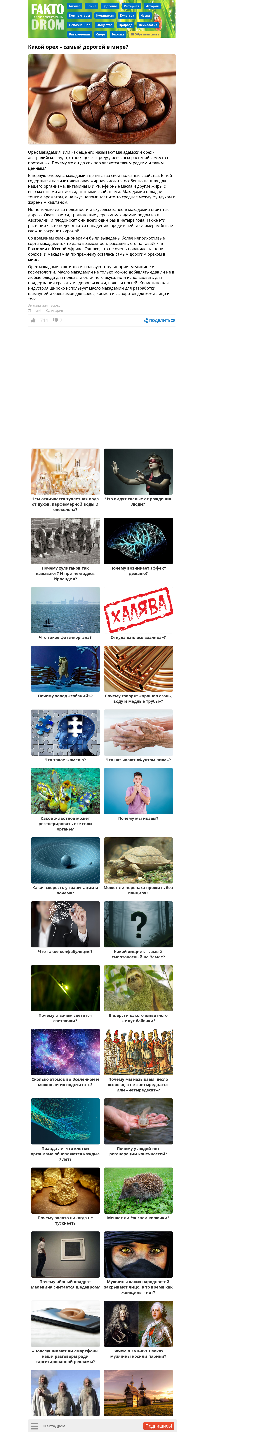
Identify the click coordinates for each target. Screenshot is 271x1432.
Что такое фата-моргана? (65, 637)
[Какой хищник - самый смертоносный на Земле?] (138, 946)
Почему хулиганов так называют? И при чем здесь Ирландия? (65, 573)
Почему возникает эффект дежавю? (138, 570)
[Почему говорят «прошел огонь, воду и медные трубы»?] (138, 690)
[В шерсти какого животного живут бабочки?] (138, 1010)
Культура (127, 15)
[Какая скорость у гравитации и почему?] (65, 882)
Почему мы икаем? (138, 818)
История (152, 6)
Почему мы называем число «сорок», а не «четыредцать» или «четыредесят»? (138, 1084)
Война (91, 6)
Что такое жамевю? (65, 759)
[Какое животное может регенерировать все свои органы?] (65, 813)
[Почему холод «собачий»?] (65, 690)
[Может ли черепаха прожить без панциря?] (138, 882)
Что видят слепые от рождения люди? (138, 501)
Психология (148, 25)
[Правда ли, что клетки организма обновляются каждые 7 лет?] (65, 1143)
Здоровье (110, 6)
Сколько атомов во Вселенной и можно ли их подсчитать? (65, 1081)
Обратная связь (146, 34)
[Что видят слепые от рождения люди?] (138, 493)
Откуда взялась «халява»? (138, 637)
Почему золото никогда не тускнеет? (65, 1220)
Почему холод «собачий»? (65, 695)
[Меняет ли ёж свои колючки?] (138, 1212)
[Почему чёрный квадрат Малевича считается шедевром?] (65, 1276)
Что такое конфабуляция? (65, 951)
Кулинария (105, 15)
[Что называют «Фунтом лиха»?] (138, 754)
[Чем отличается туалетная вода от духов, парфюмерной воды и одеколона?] (65, 493)
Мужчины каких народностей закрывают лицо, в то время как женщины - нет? (138, 1287)
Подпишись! (158, 1425)
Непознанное (79, 25)
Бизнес (74, 6)
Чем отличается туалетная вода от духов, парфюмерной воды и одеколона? (65, 504)
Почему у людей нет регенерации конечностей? (138, 1151)
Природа (126, 25)
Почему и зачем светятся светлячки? (65, 1018)
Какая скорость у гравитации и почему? (65, 890)
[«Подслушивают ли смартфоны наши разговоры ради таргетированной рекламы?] (65, 1345)
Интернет (131, 6)
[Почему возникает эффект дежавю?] (138, 562)
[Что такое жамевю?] (65, 754)
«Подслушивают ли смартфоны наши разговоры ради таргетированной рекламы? (65, 1356)
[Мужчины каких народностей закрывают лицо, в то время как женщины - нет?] (138, 1276)
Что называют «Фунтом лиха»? (138, 759)
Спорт (100, 34)
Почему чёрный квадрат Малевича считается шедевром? (65, 1284)
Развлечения (79, 34)
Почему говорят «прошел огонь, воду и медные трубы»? (138, 698)
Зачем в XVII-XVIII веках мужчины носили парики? (138, 1353)
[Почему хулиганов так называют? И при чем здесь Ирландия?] (65, 562)
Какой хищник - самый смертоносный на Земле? (138, 954)
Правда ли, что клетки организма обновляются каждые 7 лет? (65, 1154)
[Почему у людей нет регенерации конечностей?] (138, 1143)
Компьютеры (79, 15)
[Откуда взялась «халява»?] (138, 632)
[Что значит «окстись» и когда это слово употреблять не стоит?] (138, 1414)
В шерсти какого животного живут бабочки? (138, 1018)
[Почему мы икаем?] (138, 813)
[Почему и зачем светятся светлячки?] (65, 1010)
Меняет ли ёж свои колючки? (138, 1217)
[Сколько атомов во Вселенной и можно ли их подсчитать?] (65, 1073)
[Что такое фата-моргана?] (65, 632)
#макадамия (38, 305)
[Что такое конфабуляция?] (65, 946)
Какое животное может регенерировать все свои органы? (65, 824)
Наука (145, 15)
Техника (118, 34)
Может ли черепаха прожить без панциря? (138, 890)
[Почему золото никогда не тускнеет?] (65, 1212)
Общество (104, 25)
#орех (55, 305)
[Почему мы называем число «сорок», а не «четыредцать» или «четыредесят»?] (138, 1073)
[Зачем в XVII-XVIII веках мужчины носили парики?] (138, 1345)
